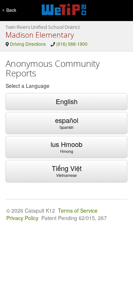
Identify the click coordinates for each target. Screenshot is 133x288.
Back (10, 10)
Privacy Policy (22, 218)
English (67, 101)
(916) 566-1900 (72, 44)
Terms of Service (78, 210)
